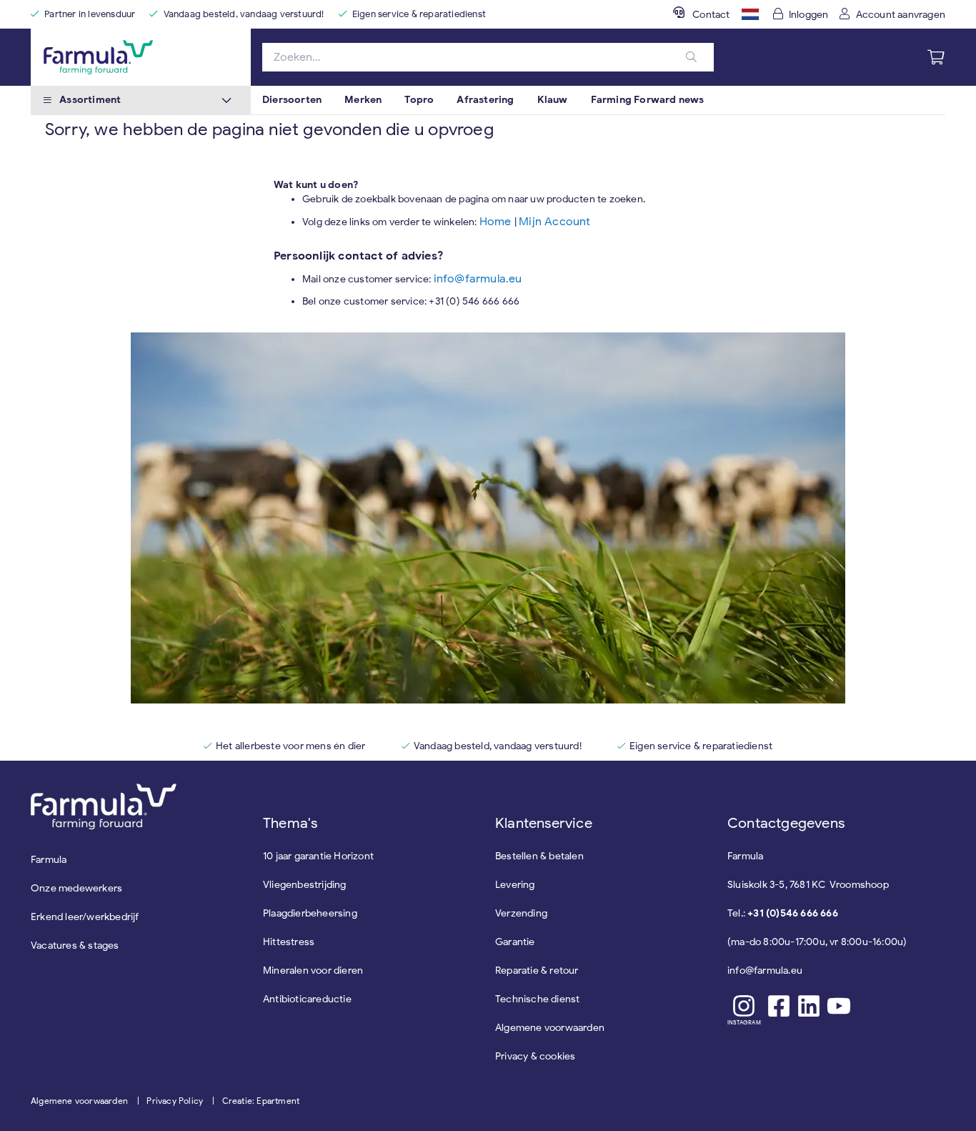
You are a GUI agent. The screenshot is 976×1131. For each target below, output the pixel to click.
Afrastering (485, 100)
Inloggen (809, 15)
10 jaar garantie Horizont (318, 856)
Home (496, 221)
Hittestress (288, 942)
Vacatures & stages (75, 945)
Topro (419, 100)
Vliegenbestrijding (305, 885)
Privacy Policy (174, 1100)
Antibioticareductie (307, 999)
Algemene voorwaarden (79, 1100)
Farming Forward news (647, 100)
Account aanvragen (900, 15)
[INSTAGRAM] (744, 1006)
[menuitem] (292, 100)
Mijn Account (554, 221)
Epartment (278, 1100)
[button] (750, 14)
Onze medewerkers (76, 888)
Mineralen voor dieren (313, 970)
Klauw (552, 100)
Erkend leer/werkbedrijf (85, 917)
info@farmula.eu (478, 279)
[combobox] (488, 57)
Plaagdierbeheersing (310, 913)
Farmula (48, 860)
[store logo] (141, 57)
